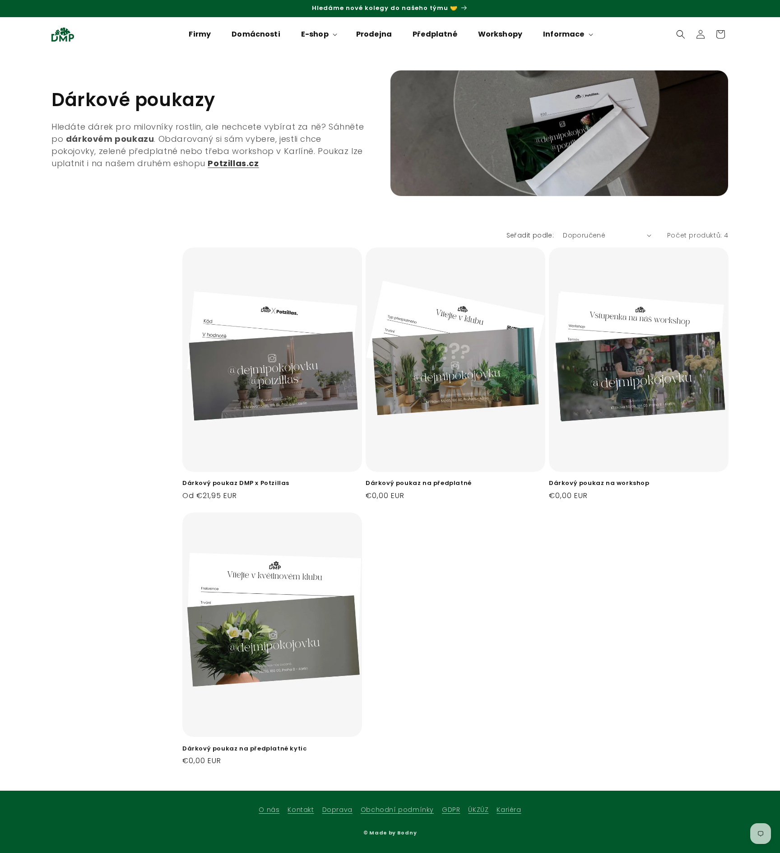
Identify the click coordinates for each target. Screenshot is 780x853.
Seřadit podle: (530, 235)
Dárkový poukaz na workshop (599, 483)
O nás (269, 809)
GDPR (451, 809)
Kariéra (509, 809)
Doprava (337, 809)
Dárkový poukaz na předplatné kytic (244, 749)
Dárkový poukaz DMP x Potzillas (235, 483)
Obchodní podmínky (397, 809)
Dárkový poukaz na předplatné (419, 483)
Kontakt (301, 809)
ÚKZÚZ (478, 809)
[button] (318, 34)
